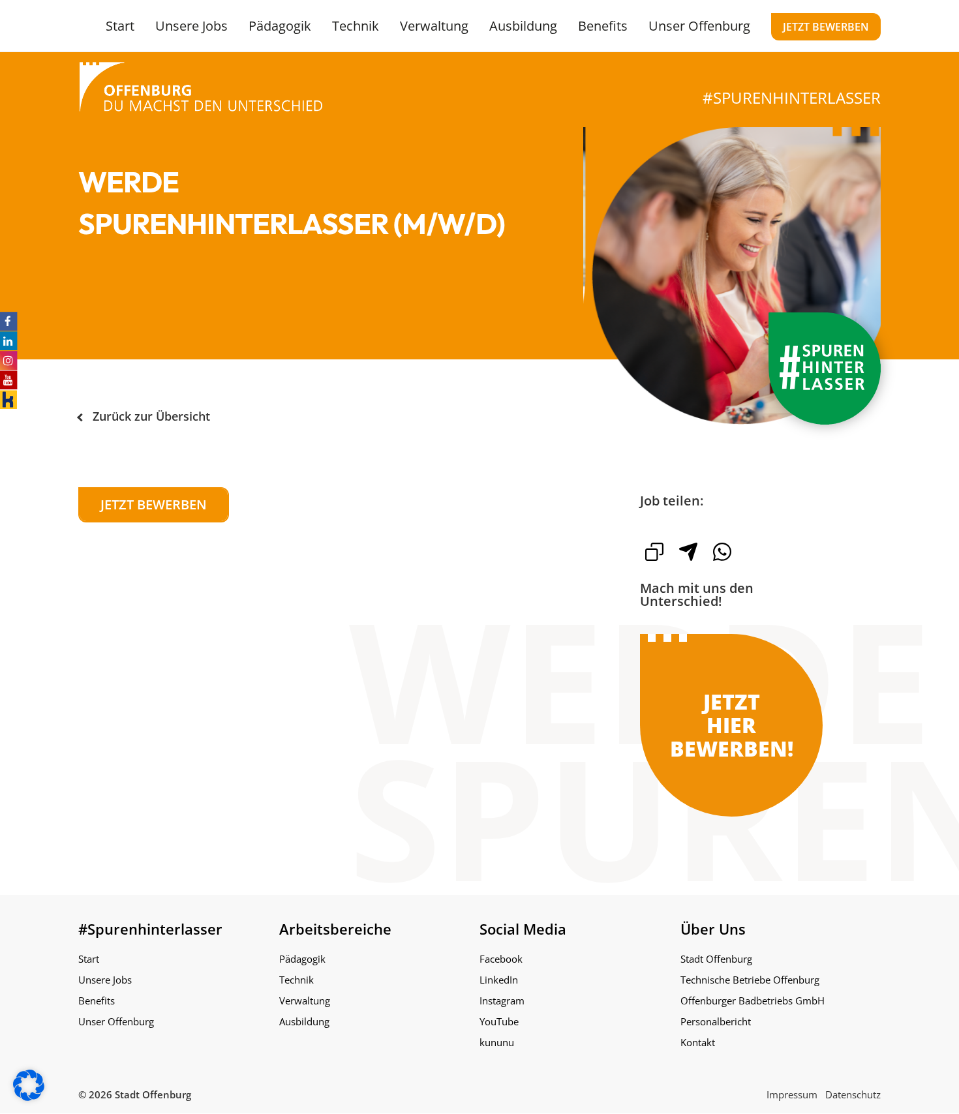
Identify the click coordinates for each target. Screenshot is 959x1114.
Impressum (792, 1094)
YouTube (499, 1021)
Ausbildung (523, 26)
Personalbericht (715, 1021)
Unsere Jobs (191, 26)
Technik (355, 26)
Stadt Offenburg (716, 958)
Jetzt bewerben (826, 27)
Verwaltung (434, 26)
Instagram (502, 1000)
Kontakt (697, 1042)
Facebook (501, 958)
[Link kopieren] (654, 551)
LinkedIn (499, 979)
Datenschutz (853, 1094)
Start (120, 26)
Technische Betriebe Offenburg (749, 979)
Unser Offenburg (699, 26)
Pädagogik (280, 26)
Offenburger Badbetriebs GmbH (752, 1000)
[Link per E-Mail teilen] (688, 551)
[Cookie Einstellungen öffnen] (28, 1097)
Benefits (603, 26)
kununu (497, 1042)
